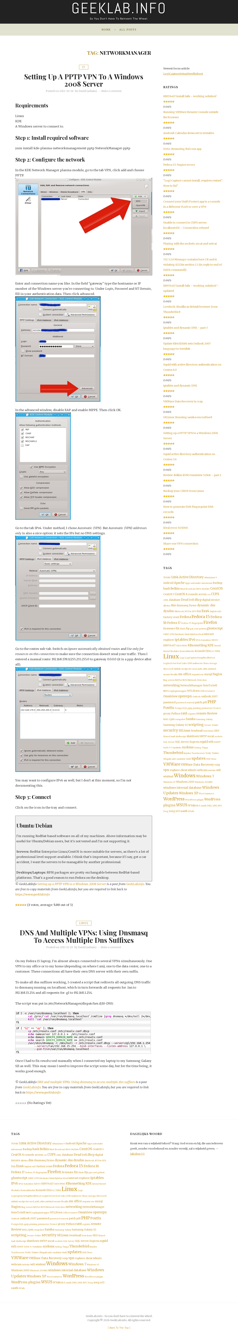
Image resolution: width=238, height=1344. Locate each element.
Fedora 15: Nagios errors (179, 164)
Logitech (167, 663)
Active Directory (191, 577)
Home (106, 29)
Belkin (175, 588)
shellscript (181, 736)
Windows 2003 (185, 781)
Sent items (208, 731)
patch (198, 702)
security (170, 730)
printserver (207, 708)
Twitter (215, 753)
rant (184, 713)
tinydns (187, 753)
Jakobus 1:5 (137, 1153)
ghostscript (215, 628)
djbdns (166, 605)
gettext (202, 629)
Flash (182, 629)
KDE (211, 645)
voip (217, 764)
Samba (190, 719)
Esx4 (205, 611)
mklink (177, 669)
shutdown (192, 736)
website (212, 770)
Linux (83, 923)
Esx (199, 611)
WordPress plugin (194, 800)
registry (192, 714)
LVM (189, 663)
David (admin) (88, 91)
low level (177, 663)
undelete (181, 759)
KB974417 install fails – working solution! (189, 96)
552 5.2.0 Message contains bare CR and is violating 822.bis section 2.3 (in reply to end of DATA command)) (192, 265)
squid (204, 741)
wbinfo (192, 770)
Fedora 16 (91, 1166)
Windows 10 (169, 782)
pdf (204, 702)
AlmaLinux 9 (210, 577)
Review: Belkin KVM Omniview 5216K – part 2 (192, 475)
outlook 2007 (209, 696)
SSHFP (217, 742)
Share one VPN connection (180, 543)
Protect (217, 708)
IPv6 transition (203, 640)
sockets (218, 736)
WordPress (174, 799)
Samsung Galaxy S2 (175, 725)
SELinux (184, 730)
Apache (179, 583)
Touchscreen (198, 753)
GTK (172, 634)
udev (174, 759)
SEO (216, 730)
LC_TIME (215, 651)
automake (196, 583)
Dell (191, 599)
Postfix (168, 708)
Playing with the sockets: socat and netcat (190, 243)
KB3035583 (181, 645)
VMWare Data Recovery (197, 764)
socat (210, 736)
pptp (190, 708)
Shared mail (169, 736)
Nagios (217, 674)
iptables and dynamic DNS (180, 385)
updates (199, 758)
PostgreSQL (181, 708)
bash (166, 588)
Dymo (193, 605)
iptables (181, 640)
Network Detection (197, 680)
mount (166, 674)
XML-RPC (217, 806)
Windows (184, 776)
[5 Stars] (25, 905)
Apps (187, 583)
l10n (208, 651)
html (187, 634)
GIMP (166, 634)
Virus (213, 759)
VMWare (171, 764)
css (208, 594)
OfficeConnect (207, 691)
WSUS (181, 805)
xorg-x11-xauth (178, 811)
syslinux (188, 747)
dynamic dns (206, 605)
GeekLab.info (135, 884)
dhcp (198, 599)
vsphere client (178, 770)
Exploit (213, 611)
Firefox (210, 622)
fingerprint (197, 623)
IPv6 (192, 640)
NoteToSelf (210, 685)
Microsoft (168, 669)
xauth (204, 806)
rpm (172, 719)
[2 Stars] (18, 905)
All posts (127, 29)
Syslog (197, 747)
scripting (196, 725)
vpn (166, 770)
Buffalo (206, 589)
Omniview (170, 696)
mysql (208, 674)
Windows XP (188, 793)
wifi (218, 770)
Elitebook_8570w (182, 611)
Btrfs (198, 589)
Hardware (179, 634)
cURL (165, 600)
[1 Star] (16, 905)
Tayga (205, 747)
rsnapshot (180, 719)
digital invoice (211, 599)
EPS (194, 611)
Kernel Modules (171, 651)
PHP (212, 701)
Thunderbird (173, 753)
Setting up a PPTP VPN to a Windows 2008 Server (83, 80)
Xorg (165, 811)
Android (168, 583)
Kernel (217, 645)
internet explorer (79, 1178)
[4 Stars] (23, 905)
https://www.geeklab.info (32, 894)
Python (175, 713)
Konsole (200, 651)
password (169, 702)
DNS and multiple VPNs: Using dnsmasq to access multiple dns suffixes (84, 936)
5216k (174, 577)
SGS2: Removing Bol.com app (182, 149)
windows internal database (182, 787)
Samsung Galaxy (204, 719)
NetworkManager (191, 685)
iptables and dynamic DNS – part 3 (185, 327)
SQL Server (169, 742)
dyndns (168, 611)
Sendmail (197, 730)
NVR (198, 691)
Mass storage (210, 663)
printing (197, 708)
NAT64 (178, 680)
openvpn (185, 696)
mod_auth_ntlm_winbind (204, 669)
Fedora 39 (186, 623)
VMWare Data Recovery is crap (183, 401)
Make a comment (111, 91)
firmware (169, 628)
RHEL (166, 719)
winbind (168, 776)
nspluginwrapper (178, 691)
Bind (182, 589)
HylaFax (194, 634)
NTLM (191, 690)
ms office (184, 674)
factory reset (171, 617)
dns (173, 605)
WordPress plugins (26, 1282)
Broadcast (190, 589)
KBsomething (197, 645)
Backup (217, 583)
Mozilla (174, 674)
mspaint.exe (198, 674)
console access (197, 594)
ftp (187, 628)
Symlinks (176, 747)
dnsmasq (182, 605)
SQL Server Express (187, 741)
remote (201, 713)
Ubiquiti (167, 759)
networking (171, 685)
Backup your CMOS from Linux (183, 491)
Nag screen (169, 680)
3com (166, 577)
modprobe (186, 669)
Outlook (196, 696)
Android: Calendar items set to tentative (188, 133)
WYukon (193, 805)
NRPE (166, 691)
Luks (184, 663)
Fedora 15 (201, 616)
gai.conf (194, 629)
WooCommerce (206, 793)
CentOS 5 (168, 594)
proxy (167, 713)
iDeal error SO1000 (175, 527)
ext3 (219, 611)
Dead (184, 599)
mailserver (197, 663)
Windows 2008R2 (204, 782)
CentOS (216, 588)
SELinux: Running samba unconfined (187, 417)
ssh (210, 741)
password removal (185, 702)
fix (177, 628)
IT (83, 67)
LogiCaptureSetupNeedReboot (183, 73)
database (174, 599)
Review (212, 713)
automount (206, 583)
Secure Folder (211, 725)
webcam (202, 770)
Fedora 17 (174, 623)
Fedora (185, 617)
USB (208, 759)
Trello (208, 753)
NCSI (185, 680)
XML (209, 806)
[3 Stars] (21, 905)
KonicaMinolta (187, 651)
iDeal (200, 634)
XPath (191, 811)
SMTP (203, 736)
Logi (182, 658)
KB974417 (169, 645)
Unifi (188, 759)
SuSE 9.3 (167, 747)
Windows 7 (205, 776)
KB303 (214, 640)
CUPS (215, 594)
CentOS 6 (181, 594)
